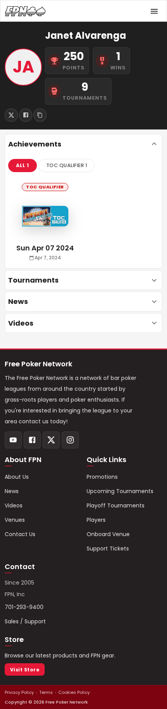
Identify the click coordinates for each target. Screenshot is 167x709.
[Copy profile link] (40, 115)
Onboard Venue (108, 534)
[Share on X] (11, 115)
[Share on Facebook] (25, 115)
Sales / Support (25, 621)
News (12, 491)
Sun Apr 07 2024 (45, 248)
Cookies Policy (74, 692)
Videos (14, 505)
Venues (15, 520)
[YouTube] (13, 440)
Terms (46, 692)
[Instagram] (70, 440)
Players (96, 520)
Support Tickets (108, 548)
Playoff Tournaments (115, 505)
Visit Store (24, 669)
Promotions (102, 477)
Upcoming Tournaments (120, 491)
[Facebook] (32, 440)
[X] (51, 440)
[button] (22, 165)
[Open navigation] (154, 11)
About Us (17, 477)
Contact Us (20, 534)
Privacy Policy (19, 692)
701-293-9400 (24, 607)
